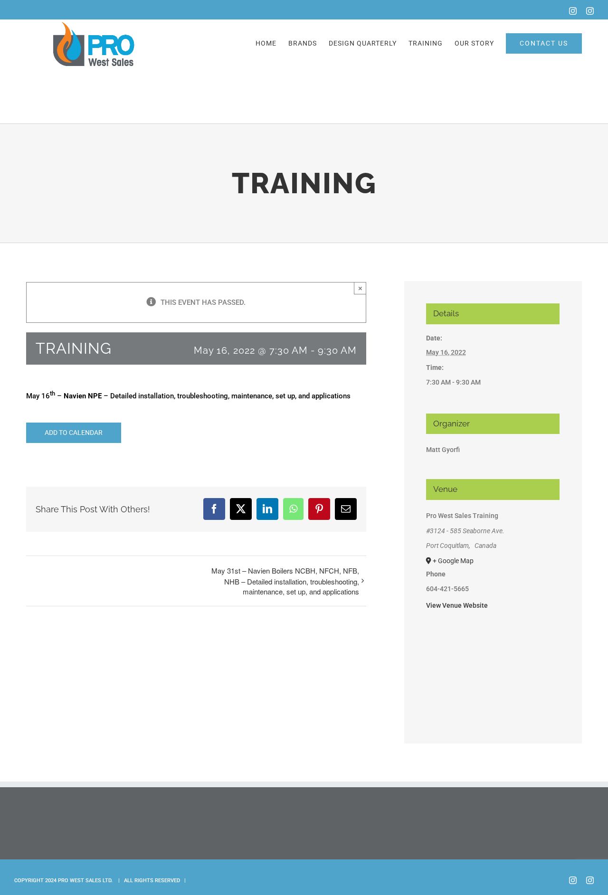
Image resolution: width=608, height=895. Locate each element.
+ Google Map (453, 561)
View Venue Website (457, 605)
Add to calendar (74, 432)
